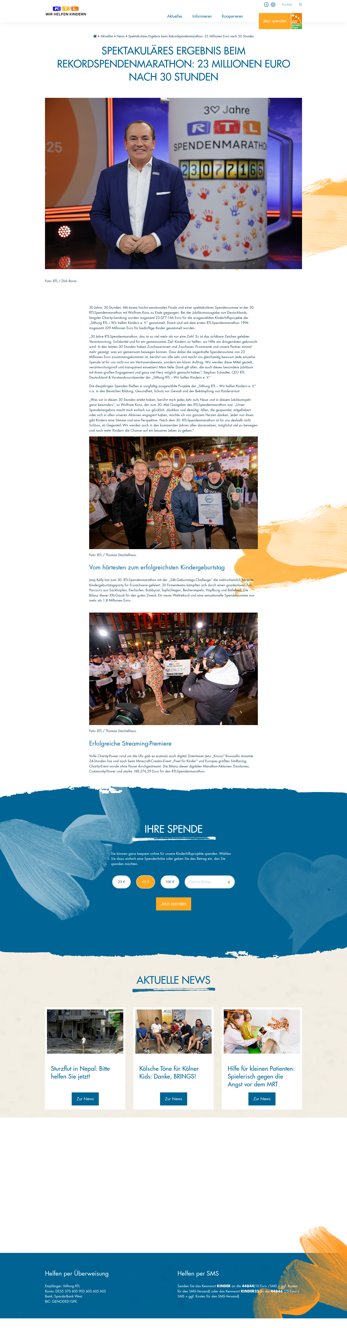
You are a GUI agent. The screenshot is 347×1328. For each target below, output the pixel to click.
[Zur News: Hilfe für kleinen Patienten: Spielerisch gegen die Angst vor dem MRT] (262, 1031)
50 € (145, 882)
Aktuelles (174, 16)
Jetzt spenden (275, 21)
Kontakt (287, 4)
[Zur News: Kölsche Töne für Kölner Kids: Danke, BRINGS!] (173, 1031)
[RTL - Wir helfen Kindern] (66, 11)
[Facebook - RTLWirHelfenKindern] (266, 4)
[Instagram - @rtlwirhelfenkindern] (273, 4)
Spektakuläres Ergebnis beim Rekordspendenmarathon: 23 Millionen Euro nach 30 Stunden (191, 36)
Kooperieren (232, 16)
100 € (169, 882)
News (121, 36)
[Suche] (300, 4)
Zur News (85, 1099)
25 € (121, 882)
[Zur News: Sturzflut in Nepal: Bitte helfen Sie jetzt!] (85, 1031)
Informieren (202, 16)
